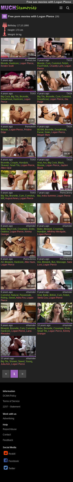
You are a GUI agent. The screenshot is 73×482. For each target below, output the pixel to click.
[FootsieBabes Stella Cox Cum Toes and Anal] (54, 279)
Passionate (25, 295)
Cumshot (56, 63)
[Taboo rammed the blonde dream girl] (18, 114)
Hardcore (14, 63)
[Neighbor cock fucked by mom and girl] (54, 180)
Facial (40, 132)
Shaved (5, 165)
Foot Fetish (42, 66)
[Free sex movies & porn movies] (18, 7)
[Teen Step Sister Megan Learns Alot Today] (54, 114)
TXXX (69, 60)
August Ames (12, 198)
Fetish (65, 63)
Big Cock (5, 96)
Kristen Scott (7, 66)
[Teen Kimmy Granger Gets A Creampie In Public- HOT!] (18, 213)
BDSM (40, 129)
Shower (13, 361)
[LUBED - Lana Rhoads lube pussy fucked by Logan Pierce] (18, 312)
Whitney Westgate (56, 231)
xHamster (31, 226)
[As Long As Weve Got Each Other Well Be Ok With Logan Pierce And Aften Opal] (18, 147)
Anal (39, 162)
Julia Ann (5, 364)
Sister (47, 132)
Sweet (12, 297)
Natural (15, 295)
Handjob (23, 162)
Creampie (23, 229)
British (53, 295)
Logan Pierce (27, 63)
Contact (7, 434)
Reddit (12, 454)
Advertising (8, 418)
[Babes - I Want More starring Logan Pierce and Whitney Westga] (54, 213)
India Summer (49, 195)
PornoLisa (30, 60)
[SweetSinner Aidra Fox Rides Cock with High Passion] (18, 279)
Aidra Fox (21, 297)
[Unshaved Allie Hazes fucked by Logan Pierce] (18, 246)
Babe (3, 229)
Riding (4, 297)
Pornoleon (30, 126)
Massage (61, 262)
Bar (39, 195)
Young (29, 361)
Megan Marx (43, 135)
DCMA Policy (9, 395)
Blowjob (48, 229)
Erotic (32, 229)
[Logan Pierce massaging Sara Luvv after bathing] (54, 246)
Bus (53, 262)
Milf (2, 198)
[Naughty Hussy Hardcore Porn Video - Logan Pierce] (18, 81)
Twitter (12, 468)
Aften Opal (6, 168)
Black (61, 162)
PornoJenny (66, 192)
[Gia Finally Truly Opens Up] (54, 81)
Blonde (4, 63)
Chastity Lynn (56, 66)
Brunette (24, 96)
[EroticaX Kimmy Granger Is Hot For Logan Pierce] (54, 312)
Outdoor (5, 231)
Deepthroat (6, 99)
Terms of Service (11, 401)
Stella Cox (42, 297)
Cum (48, 63)
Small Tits (15, 165)
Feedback (8, 440)
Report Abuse (10, 429)
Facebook (14, 461)
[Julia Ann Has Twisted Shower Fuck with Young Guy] (18, 346)
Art (2, 262)
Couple (14, 162)
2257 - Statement (11, 406)
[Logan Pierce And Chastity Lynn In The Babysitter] (54, 47)
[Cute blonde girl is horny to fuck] (18, 47)
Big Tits (15, 96)
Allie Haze (30, 262)
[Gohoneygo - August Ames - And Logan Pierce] (18, 180)
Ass (45, 162)
